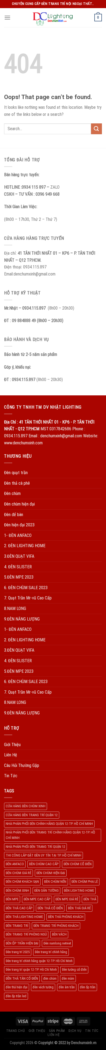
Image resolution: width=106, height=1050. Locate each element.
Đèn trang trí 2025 (18, 952)
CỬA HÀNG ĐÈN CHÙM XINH (25, 806)
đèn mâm (68, 978)
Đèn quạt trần (16, 472)
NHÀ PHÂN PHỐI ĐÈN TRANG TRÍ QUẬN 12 (35, 847)
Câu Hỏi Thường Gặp (21, 765)
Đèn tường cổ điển (74, 969)
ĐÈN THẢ (89, 899)
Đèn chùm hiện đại (19, 504)
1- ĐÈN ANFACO (18, 535)
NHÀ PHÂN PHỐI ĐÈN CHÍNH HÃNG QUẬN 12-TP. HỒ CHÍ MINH (49, 824)
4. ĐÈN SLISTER (18, 566)
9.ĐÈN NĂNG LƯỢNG (22, 619)
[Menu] (7, 17)
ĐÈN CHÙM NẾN (55, 882)
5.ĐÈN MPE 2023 (18, 577)
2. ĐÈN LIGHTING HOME (24, 545)
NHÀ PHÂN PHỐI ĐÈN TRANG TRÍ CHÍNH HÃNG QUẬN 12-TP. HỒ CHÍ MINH (50, 835)
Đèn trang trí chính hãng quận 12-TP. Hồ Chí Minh (39, 961)
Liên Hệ (10, 754)
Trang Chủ (15, 1031)
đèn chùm (50, 978)
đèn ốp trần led (16, 996)
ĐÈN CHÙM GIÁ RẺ (18, 873)
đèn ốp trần (87, 987)
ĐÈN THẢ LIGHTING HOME (24, 917)
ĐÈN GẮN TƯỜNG (46, 890)
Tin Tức (10, 775)
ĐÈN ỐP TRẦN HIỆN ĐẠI (22, 943)
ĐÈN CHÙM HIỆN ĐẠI (50, 873)
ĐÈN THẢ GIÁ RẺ (79, 908)
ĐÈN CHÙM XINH (17, 890)
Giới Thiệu (12, 744)
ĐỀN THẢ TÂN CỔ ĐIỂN (22, 978)
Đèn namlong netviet (57, 943)
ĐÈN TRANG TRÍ (17, 926)
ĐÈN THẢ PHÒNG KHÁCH (65, 917)
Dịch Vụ (74, 1031)
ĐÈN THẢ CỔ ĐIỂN (50, 908)
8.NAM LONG (15, 608)
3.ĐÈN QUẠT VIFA (19, 556)
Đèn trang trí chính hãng (51, 952)
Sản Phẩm (57, 1031)
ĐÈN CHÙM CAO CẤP (43, 864)
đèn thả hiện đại (16, 987)
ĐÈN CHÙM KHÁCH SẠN (22, 882)
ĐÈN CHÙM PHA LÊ (84, 882)
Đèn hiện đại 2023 (19, 524)
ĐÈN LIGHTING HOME (79, 890)
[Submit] (96, 128)
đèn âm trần (67, 987)
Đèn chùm (12, 493)
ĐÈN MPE (12, 899)
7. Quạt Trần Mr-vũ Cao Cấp (28, 598)
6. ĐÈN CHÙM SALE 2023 (26, 587)
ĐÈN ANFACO (15, 864)
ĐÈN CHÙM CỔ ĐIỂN (78, 864)
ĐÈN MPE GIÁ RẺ (66, 899)
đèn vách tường (43, 987)
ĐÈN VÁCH (59, 934)
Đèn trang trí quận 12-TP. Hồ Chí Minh (31, 969)
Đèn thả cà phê (17, 483)
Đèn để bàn (13, 514)
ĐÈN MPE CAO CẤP (37, 899)
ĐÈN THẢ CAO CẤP (19, 908)
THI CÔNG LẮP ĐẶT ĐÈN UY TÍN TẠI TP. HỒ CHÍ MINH (43, 855)
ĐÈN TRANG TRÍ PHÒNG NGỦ (26, 934)
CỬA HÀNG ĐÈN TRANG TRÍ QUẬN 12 (32, 815)
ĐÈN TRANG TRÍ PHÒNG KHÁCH (56, 926)
